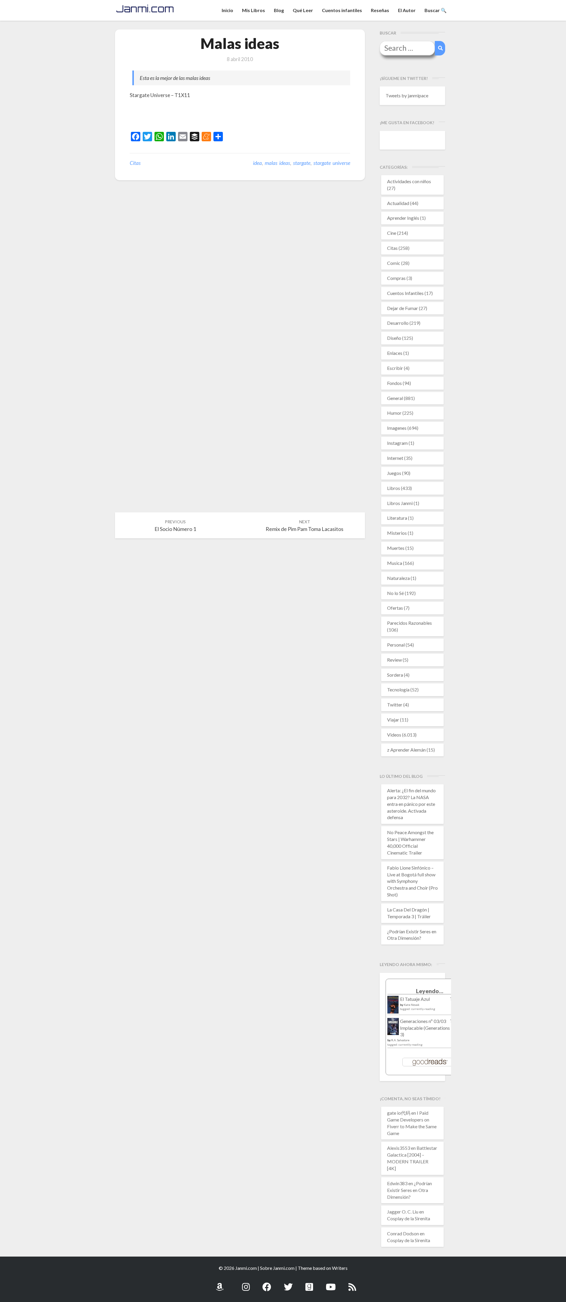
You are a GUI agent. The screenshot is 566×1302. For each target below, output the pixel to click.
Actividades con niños (409, 181)
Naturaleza (398, 578)
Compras (396, 278)
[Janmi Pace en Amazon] (219, 1283)
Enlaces (394, 353)
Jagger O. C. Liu (402, 1211)
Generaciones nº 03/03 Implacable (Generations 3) (425, 1027)
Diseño (394, 338)
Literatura (397, 518)
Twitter (394, 704)
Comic (393, 263)
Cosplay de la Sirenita (408, 1218)
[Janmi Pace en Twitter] (288, 1283)
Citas (135, 163)
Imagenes (397, 428)
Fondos (394, 383)
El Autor (407, 10)
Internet (395, 458)
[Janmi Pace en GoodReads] (309, 1283)
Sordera (395, 675)
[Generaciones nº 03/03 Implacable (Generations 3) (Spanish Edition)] (393, 1028)
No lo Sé (395, 593)
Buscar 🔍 (435, 10)
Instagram (397, 443)
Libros (393, 488)
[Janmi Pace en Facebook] (266, 1283)
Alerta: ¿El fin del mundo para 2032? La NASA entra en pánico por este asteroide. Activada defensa (411, 804)
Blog (279, 10)
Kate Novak (411, 1004)
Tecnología (398, 689)
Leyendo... (429, 991)
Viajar (393, 719)
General (395, 398)
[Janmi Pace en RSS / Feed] (352, 1283)
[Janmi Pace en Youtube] (331, 1283)
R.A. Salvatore (400, 1040)
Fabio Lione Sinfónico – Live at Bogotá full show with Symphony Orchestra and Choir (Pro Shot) (412, 881)
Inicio (227, 10)
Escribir (395, 368)
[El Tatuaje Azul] (393, 1007)
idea (257, 163)
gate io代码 (398, 1113)
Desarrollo (398, 323)
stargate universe (331, 163)
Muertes (395, 548)
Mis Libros (253, 10)
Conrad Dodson (403, 1233)
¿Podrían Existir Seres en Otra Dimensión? (409, 1190)
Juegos (394, 473)
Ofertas (395, 608)
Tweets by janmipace (407, 95)
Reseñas (380, 10)
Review (394, 660)
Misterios (397, 533)
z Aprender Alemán (406, 749)
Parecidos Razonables (409, 623)
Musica (394, 563)
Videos (394, 734)
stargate (301, 163)
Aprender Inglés (403, 218)
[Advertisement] (199, 116)
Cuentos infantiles (342, 10)
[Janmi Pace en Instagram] (246, 1283)
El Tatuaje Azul (415, 999)
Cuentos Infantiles (405, 293)
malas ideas (277, 163)
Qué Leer (303, 10)
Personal (396, 644)
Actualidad (398, 203)
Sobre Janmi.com (277, 1268)
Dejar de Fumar (402, 308)
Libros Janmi (400, 503)
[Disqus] (240, 276)
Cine (391, 233)
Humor (394, 413)
